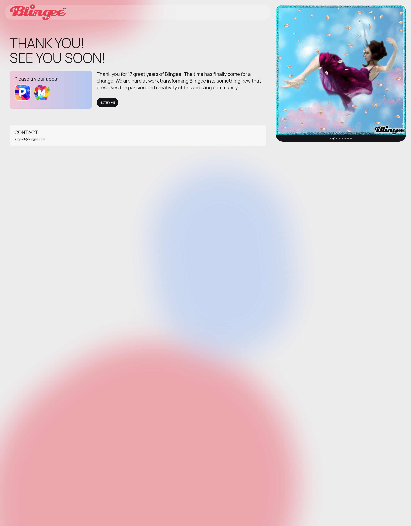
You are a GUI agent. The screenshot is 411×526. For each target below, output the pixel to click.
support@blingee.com (29, 139)
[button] (330, 138)
